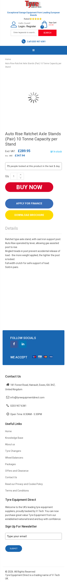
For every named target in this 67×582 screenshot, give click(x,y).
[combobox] (24, 32)
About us (10, 444)
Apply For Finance (29, 203)
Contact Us (11, 477)
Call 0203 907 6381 (36, 41)
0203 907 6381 (18, 405)
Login (21, 26)
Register (31, 26)
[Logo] (33, 4)
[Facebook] (14, 344)
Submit (14, 548)
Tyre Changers (13, 451)
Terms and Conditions (17, 490)
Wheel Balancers (14, 457)
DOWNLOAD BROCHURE (29, 215)
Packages (10, 464)
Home (8, 59)
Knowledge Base (14, 437)
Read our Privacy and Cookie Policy (24, 484)
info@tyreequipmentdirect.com (27, 397)
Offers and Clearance (17, 470)
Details (11, 228)
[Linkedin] (22, 344)
